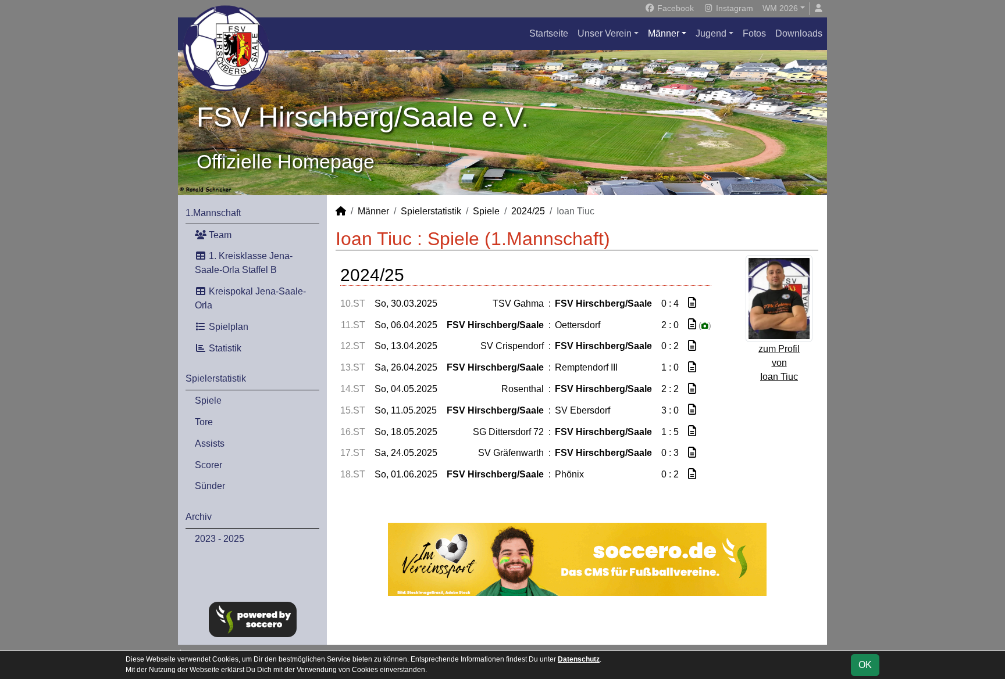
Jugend (711, 33)
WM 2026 (780, 8)
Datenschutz (579, 659)
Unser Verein (605, 33)
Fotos (754, 33)
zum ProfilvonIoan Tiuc (779, 363)
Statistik (223, 348)
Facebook (674, 8)
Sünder (210, 486)
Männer (663, 33)
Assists (209, 443)
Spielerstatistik (216, 378)
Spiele (208, 400)
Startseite (548, 33)
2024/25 (528, 211)
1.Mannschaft (213, 213)
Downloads (798, 33)
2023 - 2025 (219, 539)
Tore (204, 422)
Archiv (199, 517)
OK (865, 665)
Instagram (733, 8)
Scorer (208, 465)
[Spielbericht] (692, 303)
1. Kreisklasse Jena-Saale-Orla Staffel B (244, 263)
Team (218, 235)
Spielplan (227, 327)
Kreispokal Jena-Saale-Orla (250, 298)
